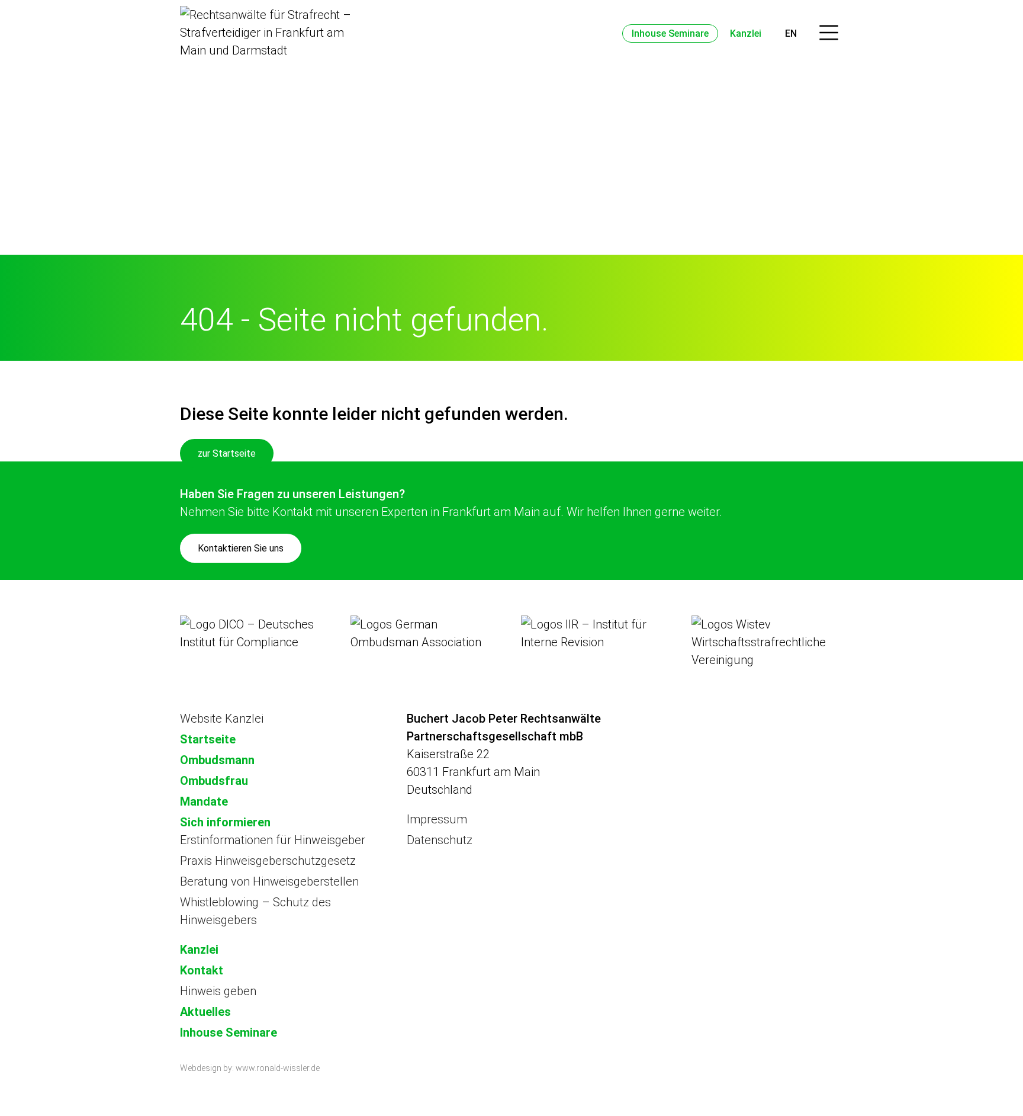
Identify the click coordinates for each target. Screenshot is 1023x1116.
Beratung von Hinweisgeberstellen (269, 881)
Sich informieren (225, 822)
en (791, 33)
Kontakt (201, 970)
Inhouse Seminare (670, 33)
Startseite (208, 739)
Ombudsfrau (214, 781)
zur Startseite (227, 453)
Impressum (437, 819)
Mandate (204, 801)
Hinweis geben (218, 991)
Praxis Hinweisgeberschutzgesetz (268, 861)
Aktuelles (205, 1012)
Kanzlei (745, 33)
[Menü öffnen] (829, 32)
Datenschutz (439, 840)
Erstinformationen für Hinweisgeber (272, 840)
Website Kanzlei (221, 718)
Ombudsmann (217, 760)
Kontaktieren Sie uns (241, 548)
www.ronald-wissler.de (278, 1068)
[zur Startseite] (266, 32)
